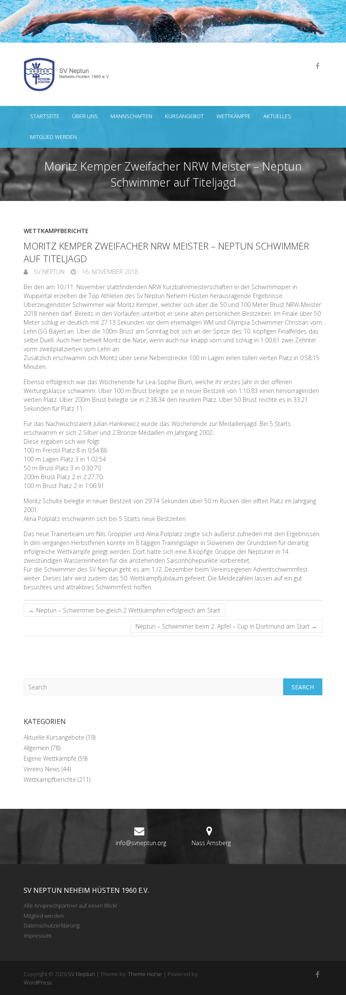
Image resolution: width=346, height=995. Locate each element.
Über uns (85, 116)
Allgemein (36, 748)
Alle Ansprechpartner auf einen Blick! (70, 905)
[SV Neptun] (70, 74)
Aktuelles (277, 116)
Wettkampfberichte (56, 231)
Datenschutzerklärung (51, 925)
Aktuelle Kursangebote (54, 737)
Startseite (44, 116)
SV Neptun (48, 272)
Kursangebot (184, 116)
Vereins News (42, 769)
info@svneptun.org (141, 843)
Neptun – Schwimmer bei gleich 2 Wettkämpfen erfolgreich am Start (124, 610)
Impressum (37, 935)
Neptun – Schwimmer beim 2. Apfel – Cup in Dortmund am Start (226, 626)
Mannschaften (131, 116)
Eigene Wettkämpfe (50, 758)
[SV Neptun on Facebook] (317, 66)
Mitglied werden (53, 137)
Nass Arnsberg (211, 843)
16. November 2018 (109, 272)
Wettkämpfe (233, 116)
